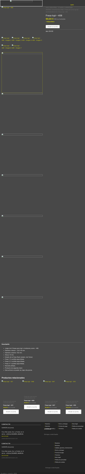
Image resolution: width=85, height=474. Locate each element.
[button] (78, 5)
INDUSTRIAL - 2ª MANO (57, 7)
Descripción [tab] (5, 344)
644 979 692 (5, 436)
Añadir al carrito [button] (11, 412)
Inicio (47, 7)
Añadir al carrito (52, 26)
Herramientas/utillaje (58, 9)
